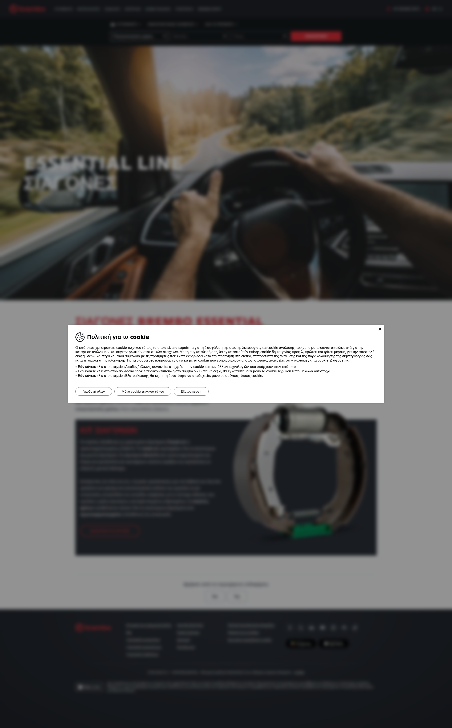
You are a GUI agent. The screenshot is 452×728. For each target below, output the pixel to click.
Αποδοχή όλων (94, 391)
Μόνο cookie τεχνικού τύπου (143, 391)
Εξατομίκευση (191, 391)
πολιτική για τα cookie (311, 360)
